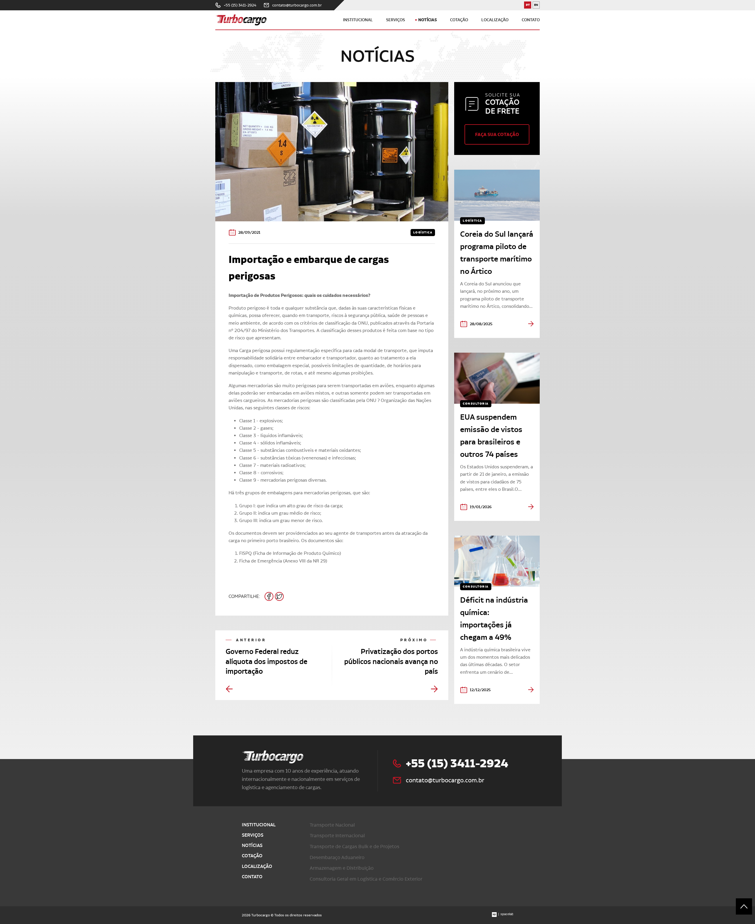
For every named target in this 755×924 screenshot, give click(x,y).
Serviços (395, 19)
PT (528, 6)
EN (537, 6)
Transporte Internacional (337, 835)
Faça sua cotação (497, 134)
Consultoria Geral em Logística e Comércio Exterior (366, 879)
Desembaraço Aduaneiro (337, 857)
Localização (494, 19)
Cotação (459, 19)
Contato (531, 19)
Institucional (358, 19)
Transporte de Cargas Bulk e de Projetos (354, 846)
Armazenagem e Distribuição (342, 868)
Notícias (427, 19)
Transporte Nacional (332, 825)
